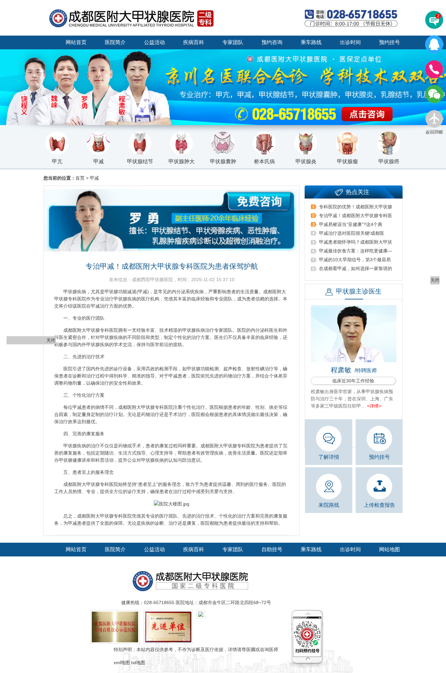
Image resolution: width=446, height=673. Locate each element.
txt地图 (138, 662)
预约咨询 (272, 42)
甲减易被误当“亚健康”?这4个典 (350, 224)
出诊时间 (350, 42)
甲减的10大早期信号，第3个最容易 (355, 259)
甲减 (94, 178)
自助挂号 (272, 549)
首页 (80, 178)
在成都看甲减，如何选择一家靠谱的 (355, 268)
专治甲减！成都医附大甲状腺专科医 (355, 215)
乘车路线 (311, 42)
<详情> (374, 406)
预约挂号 (389, 42)
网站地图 (389, 549)
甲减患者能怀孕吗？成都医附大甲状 (355, 242)
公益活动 (154, 42)
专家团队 (232, 42)
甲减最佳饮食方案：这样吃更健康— (355, 250)
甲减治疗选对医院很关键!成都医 (351, 233)
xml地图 (122, 662)
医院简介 (115, 42)
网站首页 (76, 42)
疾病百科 (193, 42)
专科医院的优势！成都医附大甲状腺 (355, 206)
